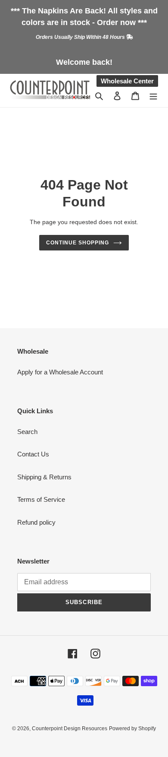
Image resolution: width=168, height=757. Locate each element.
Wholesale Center (127, 81)
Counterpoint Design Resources (69, 728)
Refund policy (36, 522)
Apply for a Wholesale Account (60, 372)
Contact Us (33, 454)
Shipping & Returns (44, 477)
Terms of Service (41, 499)
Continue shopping (77, 243)
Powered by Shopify (132, 728)
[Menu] (153, 95)
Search (27, 431)
